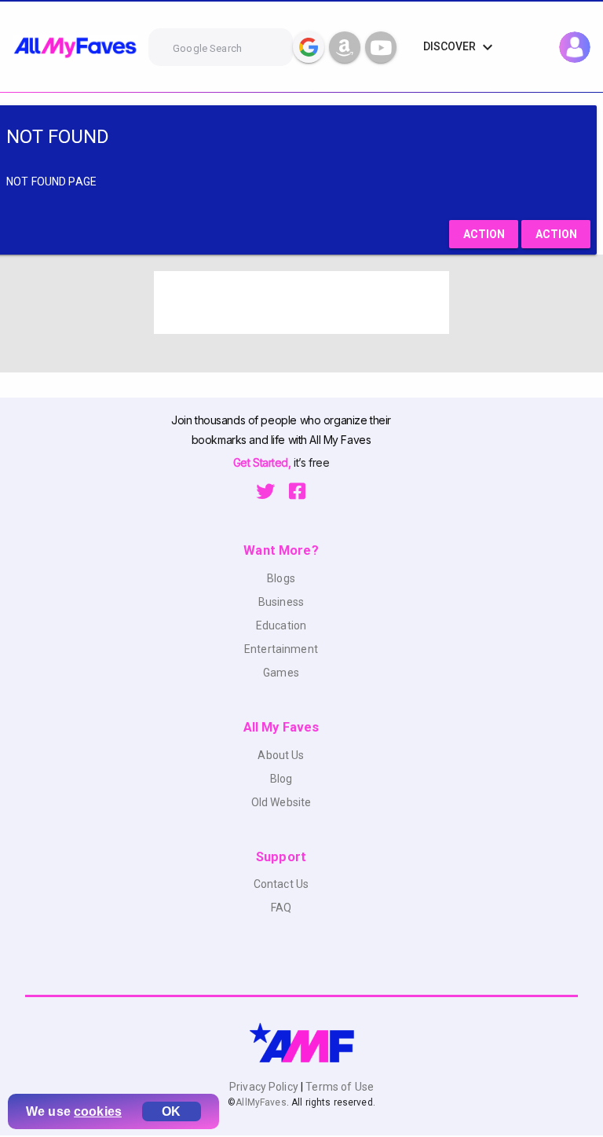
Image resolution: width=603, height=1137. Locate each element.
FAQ (281, 907)
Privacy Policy (265, 1086)
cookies (98, 1111)
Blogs (281, 578)
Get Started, (263, 462)
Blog (281, 778)
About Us (281, 755)
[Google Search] (308, 47)
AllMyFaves (261, 1102)
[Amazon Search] (344, 47)
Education (281, 625)
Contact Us (281, 884)
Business (281, 602)
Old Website (281, 802)
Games (281, 672)
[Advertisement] (301, 302)
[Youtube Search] (381, 47)
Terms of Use (338, 1086)
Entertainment (281, 649)
